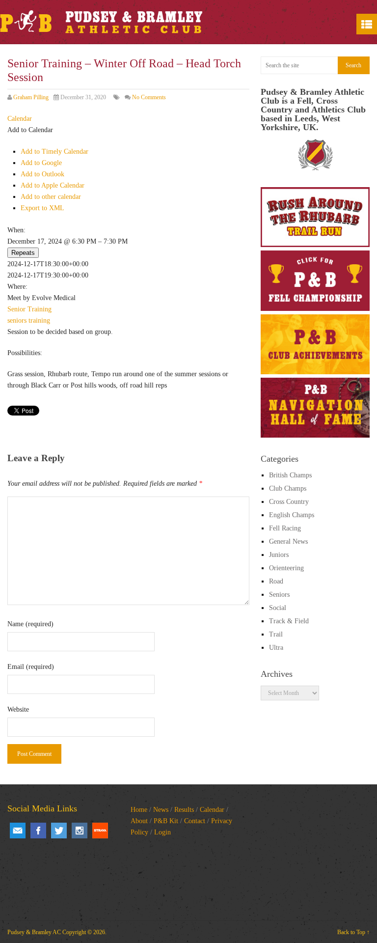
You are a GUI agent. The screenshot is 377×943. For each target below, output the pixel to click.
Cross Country (289, 501)
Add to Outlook (42, 174)
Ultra (276, 647)
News (160, 809)
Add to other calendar (51, 196)
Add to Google (41, 162)
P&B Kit (166, 821)
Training (39, 309)
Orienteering (286, 568)
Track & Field (289, 621)
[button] (30, 130)
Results (184, 809)
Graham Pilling (31, 97)
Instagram (79, 830)
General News (288, 541)
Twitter (59, 830)
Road (276, 581)
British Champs (290, 475)
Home (139, 809)
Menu (366, 24)
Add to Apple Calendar (52, 185)
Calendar (212, 809)
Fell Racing (285, 528)
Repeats (23, 252)
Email (18, 830)
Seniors (279, 594)
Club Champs (287, 488)
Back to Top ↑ (353, 932)
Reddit (100, 830)
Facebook (38, 830)
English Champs (291, 515)
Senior (16, 309)
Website (18, 709)
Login (162, 832)
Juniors (279, 554)
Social (277, 607)
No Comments (149, 97)
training (39, 320)
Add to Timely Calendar (54, 151)
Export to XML (42, 208)
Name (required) (30, 624)
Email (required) (30, 666)
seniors (17, 320)
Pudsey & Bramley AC (34, 932)
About (139, 821)
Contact (194, 821)
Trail (276, 634)
